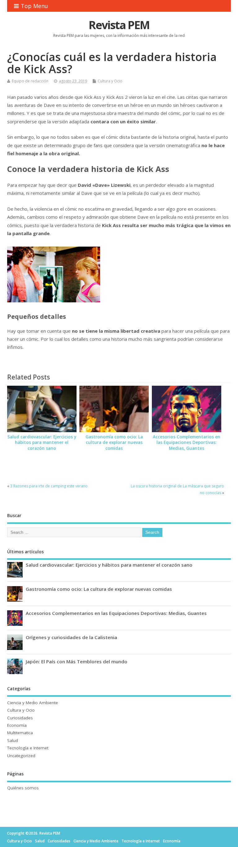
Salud (12, 740)
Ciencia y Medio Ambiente (32, 702)
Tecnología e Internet (27, 748)
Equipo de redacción (30, 81)
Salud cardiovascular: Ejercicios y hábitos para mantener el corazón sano (41, 442)
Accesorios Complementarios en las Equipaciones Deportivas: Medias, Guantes (186, 442)
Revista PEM (119, 25)
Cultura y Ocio (110, 81)
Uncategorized (21, 755)
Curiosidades (20, 718)
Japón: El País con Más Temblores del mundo (76, 661)
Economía (17, 725)
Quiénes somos (23, 788)
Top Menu (34, 6)
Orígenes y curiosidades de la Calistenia (71, 637)
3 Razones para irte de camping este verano (49, 486)
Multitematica (20, 732)
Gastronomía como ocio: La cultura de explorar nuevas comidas (114, 442)
